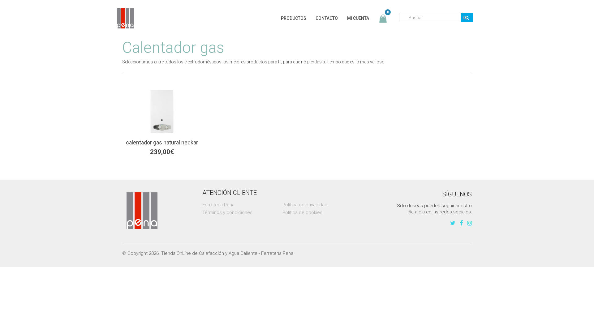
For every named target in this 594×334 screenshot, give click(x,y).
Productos (293, 18)
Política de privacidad (304, 205)
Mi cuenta (358, 18)
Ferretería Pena (218, 205)
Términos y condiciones (227, 212)
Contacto (327, 18)
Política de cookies (302, 212)
